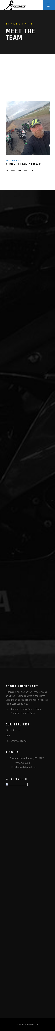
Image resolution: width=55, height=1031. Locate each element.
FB (7, 170)
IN (32, 170)
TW (19, 170)
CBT (8, 735)
